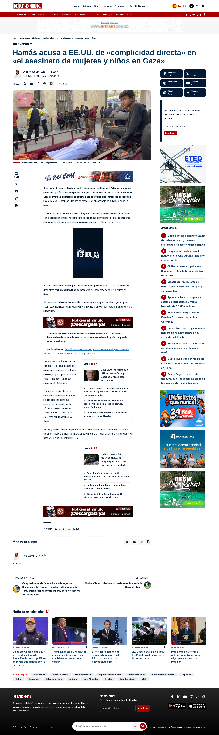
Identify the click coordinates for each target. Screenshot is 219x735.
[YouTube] (194, 14)
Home (15, 38)
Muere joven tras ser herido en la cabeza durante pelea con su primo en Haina (183, 363)
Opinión (130, 14)
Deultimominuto (83, 674)
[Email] (32, 84)
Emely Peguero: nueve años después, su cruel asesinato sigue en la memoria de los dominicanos (183, 379)
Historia (119, 14)
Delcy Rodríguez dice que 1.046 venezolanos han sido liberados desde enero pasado (107, 476)
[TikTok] (201, 14)
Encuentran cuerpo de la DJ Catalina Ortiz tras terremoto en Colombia (180, 317)
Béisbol (109, 679)
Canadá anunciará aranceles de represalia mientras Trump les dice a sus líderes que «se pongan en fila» (106, 391)
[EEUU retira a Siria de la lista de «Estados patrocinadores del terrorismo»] (149, 631)
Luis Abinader (91, 679)
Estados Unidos (54, 679)
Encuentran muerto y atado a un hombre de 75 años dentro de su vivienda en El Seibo (183, 333)
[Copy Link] (38, 84)
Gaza (57, 529)
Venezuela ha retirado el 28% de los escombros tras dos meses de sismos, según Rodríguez (103, 403)
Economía (53, 14)
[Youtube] (195, 83)
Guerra (66, 529)
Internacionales (37, 14)
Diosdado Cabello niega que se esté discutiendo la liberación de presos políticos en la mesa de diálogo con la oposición (29, 658)
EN (184, 6)
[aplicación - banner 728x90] (88, 322)
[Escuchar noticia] (51, 83)
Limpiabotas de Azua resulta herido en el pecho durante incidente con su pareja (183, 256)
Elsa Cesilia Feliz (35, 72)
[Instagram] (197, 14)
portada (73, 679)
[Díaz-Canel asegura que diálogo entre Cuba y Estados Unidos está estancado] (91, 375)
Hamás (76, 529)
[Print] (44, 84)
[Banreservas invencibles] (182, 448)
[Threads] (204, 14)
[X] (190, 14)
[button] (197, 6)
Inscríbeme (170, 133)
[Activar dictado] (135, 726)
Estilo (95, 14)
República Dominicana (109, 674)
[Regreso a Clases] (182, 408)
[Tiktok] (171, 92)
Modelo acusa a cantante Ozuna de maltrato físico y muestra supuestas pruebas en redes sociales (183, 240)
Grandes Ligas (127, 679)
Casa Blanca (52, 361)
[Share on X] (25, 84)
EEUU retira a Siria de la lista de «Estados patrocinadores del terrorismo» (148, 655)
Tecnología (107, 14)
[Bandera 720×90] (88, 176)
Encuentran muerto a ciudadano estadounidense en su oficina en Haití (183, 348)
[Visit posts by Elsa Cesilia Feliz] (17, 73)
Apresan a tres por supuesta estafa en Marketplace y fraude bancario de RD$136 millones (181, 302)
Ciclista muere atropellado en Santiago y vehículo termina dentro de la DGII (182, 271)
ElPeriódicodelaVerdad (163, 674)
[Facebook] (186, 14)
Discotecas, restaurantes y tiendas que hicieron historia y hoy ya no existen (181, 286)
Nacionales (21, 14)
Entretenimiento (69, 14)
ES (179, 6)
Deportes (84, 14)
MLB (144, 679)
